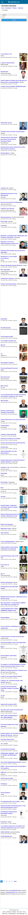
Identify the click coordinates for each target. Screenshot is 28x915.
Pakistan (15, 8)
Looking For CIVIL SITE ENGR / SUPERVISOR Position (13, 86)
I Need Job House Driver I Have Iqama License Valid (13, 419)
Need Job (3, 345)
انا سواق (2, 573)
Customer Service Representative (8, 284)
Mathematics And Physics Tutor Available (10, 438)
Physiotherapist (4, 71)
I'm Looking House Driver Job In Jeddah (10, 801)
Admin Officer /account (6, 122)
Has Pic (4, 15)
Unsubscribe (8, 911)
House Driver (4, 821)
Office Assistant (4, 400)
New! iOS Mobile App (20, 913)
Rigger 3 (3, 646)
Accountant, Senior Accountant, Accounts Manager (13, 131)
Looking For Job (4, 188)
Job (1, 353)
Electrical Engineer (5, 153)
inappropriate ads (16, 890)
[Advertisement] (14, 37)
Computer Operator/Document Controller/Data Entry (13, 442)
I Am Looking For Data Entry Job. (8, 340)
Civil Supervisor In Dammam (7, 278)
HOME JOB (3, 772)
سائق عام (3, 695)
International (8, 8)
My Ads (4, 911)
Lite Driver (3, 496)
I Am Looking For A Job (6, 54)
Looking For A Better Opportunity (8, 434)
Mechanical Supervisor (6, 217)
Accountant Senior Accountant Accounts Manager (12, 636)
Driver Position (4, 221)
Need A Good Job (5, 564)
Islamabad (20, 8)
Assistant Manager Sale (6, 836)
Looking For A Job (5, 467)
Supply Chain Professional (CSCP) (9, 704)
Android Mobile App (12, 913)
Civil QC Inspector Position (7, 778)
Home (2, 8)
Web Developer (4, 482)
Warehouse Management (7, 582)
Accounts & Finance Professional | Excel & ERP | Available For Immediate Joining (10, 688)
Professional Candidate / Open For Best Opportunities (13, 642)
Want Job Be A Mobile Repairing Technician (11, 762)
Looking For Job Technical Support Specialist (11, 676)
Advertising (14, 911)
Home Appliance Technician (7, 362)
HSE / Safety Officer (5, 269)
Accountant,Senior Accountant (8, 749)
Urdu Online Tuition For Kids (7, 739)
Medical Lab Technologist (7, 524)
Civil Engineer (4, 783)
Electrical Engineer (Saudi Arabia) (9, 655)
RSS (26, 913)
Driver (2, 487)
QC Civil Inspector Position (7, 336)
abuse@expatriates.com (11, 892)
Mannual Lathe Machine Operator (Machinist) (11, 265)
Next (15, 881)
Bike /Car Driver (4, 385)
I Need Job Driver (5, 532)
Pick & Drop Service (5, 377)
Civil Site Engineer (5, 425)
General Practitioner (5, 792)
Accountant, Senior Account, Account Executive (12, 709)
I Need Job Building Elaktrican (8, 541)
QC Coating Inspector (6, 327)
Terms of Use (19, 911)
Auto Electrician (4, 447)
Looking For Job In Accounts (7, 208)
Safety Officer (4, 319)
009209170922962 (5, 832)
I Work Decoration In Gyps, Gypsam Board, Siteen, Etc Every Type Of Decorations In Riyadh (9, 139)
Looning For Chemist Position (7, 62)
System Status (4, 913)
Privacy (24, 911)
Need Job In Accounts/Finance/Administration (11, 202)
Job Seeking (4, 225)
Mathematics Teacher (6, 528)
